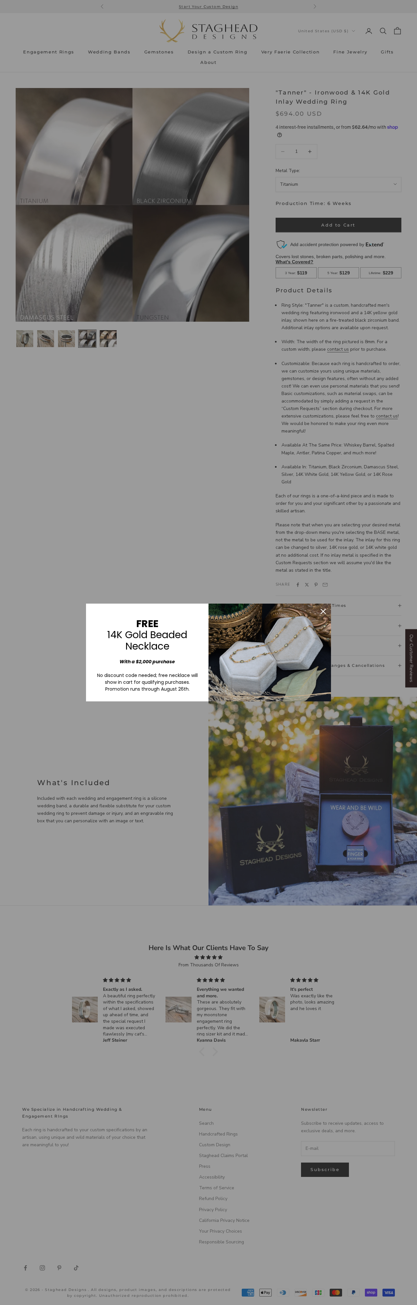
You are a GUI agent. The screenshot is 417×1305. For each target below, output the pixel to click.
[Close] (323, 611)
